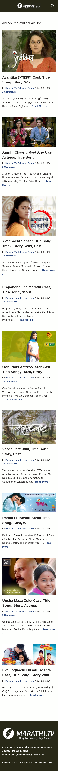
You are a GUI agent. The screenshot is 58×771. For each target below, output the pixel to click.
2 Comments (9, 92)
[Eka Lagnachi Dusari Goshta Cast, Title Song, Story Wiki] (29, 654)
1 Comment (8, 167)
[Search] (52, 6)
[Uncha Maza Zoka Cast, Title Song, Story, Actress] (29, 576)
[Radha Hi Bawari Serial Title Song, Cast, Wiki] (29, 503)
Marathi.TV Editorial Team (19, 88)
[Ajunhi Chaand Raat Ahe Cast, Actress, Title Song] (29, 132)
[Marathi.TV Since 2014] (29, 6)
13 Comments (9, 302)
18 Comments (9, 381)
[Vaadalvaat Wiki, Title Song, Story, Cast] (29, 427)
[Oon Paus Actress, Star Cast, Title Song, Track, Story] (29, 346)
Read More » (39, 106)
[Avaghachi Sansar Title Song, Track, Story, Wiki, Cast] (29, 216)
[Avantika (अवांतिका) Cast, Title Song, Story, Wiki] (29, 51)
